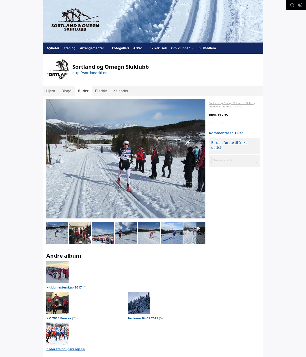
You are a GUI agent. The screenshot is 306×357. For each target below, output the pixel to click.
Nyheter (53, 48)
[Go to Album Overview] (57, 271)
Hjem (50, 90)
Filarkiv (101, 90)
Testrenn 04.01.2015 (145, 318)
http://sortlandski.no (90, 72)
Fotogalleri (120, 48)
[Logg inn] (300, 5)
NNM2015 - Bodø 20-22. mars (226, 106)
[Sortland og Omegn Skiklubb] (153, 21)
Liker (239, 132)
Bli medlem (207, 48)
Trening (69, 48)
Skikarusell (158, 48)
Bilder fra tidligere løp (65, 349)
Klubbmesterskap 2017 (66, 287)
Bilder (83, 90)
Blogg (66, 90)
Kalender (121, 90)
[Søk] (292, 5)
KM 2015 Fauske (62, 318)
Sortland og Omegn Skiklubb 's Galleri (231, 103)
